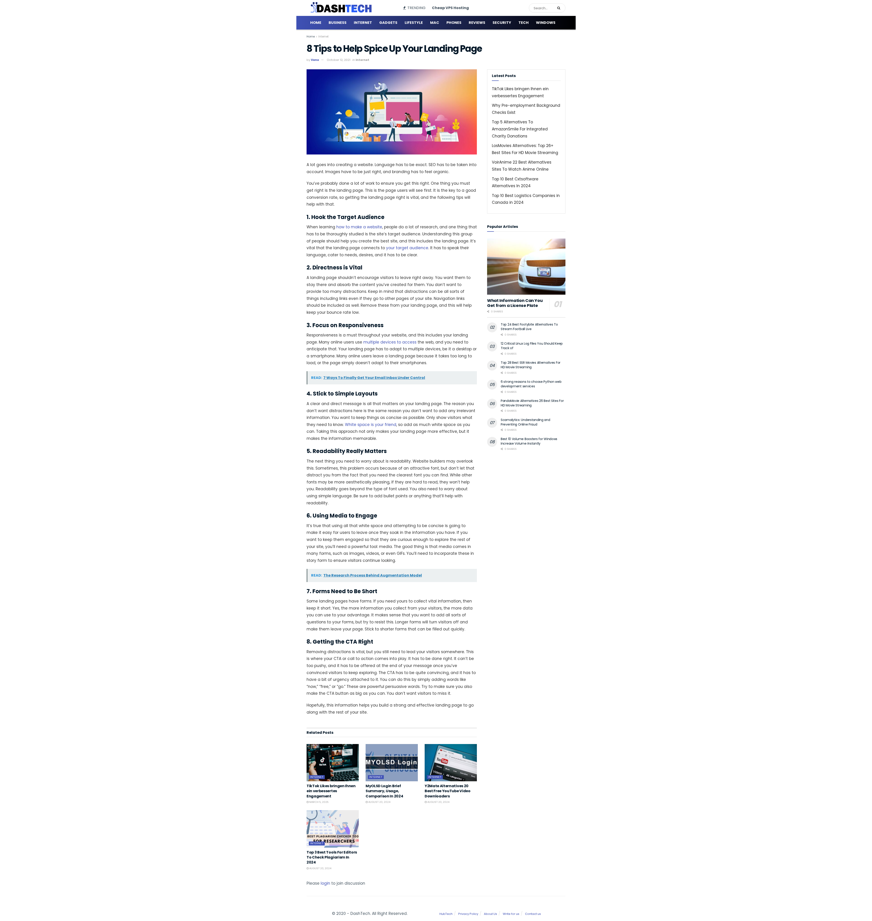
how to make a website (358, 227)
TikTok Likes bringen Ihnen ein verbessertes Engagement (331, 791)
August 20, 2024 (379, 802)
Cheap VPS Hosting (450, 7)
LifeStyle (414, 22)
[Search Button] (560, 7)
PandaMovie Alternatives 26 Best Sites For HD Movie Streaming (532, 403)
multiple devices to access (389, 342)
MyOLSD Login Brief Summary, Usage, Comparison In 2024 (384, 791)
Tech (523, 22)
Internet (363, 22)
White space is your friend (370, 424)
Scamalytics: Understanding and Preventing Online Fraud (525, 422)
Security (502, 22)
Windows (545, 22)
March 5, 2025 (319, 802)
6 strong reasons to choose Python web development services (531, 383)
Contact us (533, 914)
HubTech (446, 914)
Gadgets (388, 22)
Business (338, 22)
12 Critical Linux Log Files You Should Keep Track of (532, 345)
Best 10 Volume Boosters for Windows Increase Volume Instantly (529, 441)
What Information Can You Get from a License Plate (515, 303)
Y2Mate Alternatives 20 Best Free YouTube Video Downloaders (448, 791)
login (325, 883)
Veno (315, 60)
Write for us (511, 914)
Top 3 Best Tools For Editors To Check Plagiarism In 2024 (332, 857)
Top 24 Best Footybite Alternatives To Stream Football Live (529, 326)
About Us (490, 914)
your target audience (406, 248)
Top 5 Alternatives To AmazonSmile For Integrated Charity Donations (520, 129)
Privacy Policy (468, 914)
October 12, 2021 (338, 60)
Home (315, 22)
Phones (453, 22)
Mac (434, 22)
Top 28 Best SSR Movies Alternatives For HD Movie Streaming (530, 364)
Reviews (477, 22)
